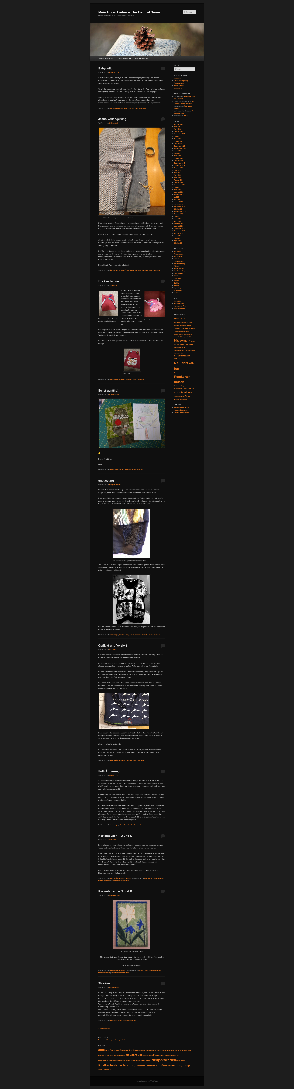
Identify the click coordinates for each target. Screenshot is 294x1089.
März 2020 (177, 156)
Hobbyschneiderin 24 (124, 58)
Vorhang (176, 399)
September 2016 (179, 211)
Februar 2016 (178, 223)
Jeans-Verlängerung (112, 119)
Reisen (176, 280)
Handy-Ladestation (187, 337)
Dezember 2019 (179, 163)
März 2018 (177, 190)
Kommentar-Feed (180, 306)
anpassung (106, 480)
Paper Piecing (119, 470)
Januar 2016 (178, 226)
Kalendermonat (186, 344)
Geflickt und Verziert (112, 645)
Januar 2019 (178, 182)
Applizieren (178, 256)
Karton (181, 347)
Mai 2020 (177, 153)
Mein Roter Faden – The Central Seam (129, 12)
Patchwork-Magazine (181, 271)
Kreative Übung (124, 270)
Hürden (193, 341)
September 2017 (179, 194)
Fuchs (187, 331)
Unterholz (177, 396)
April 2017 (177, 199)
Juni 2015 (177, 236)
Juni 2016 (177, 219)
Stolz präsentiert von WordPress (147, 1081)
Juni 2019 (177, 170)
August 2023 (178, 124)
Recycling (177, 278)
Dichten (188, 325)
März (146, 878)
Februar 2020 (178, 158)
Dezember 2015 (179, 228)
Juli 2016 (177, 216)
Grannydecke (188, 334)
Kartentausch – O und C (115, 835)
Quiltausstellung (179, 386)
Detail (176, 325)
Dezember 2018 (179, 185)
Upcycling (138, 270)
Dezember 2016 (179, 204)
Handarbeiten (179, 261)
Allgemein (113, 1020)
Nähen (112, 108)
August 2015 (178, 233)
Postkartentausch (104, 880)
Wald (181, 399)
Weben (185, 399)
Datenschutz (126, 1040)
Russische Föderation (184, 388)
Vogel (187, 396)
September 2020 (179, 148)
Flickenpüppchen (179, 331)
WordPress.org (179, 308)
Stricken (104, 983)
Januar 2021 (178, 143)
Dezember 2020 (179, 146)
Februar (141, 970)
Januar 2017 (178, 202)
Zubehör (177, 293)
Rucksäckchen (108, 281)
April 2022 (177, 129)
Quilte (125, 108)
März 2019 (177, 177)
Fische (193, 328)
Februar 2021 (178, 141)
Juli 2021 (177, 136)
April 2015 (177, 240)
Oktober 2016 (178, 209)
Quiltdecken (119, 108)
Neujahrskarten (163, 1059)
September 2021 (179, 134)
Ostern (176, 373)
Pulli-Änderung (109, 771)
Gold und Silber (179, 334)
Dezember (183, 325)
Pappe (180, 373)
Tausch (128, 878)
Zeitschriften (178, 290)
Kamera (176, 347)
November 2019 (179, 165)
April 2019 (177, 175)
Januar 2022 (178, 131)
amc (177, 318)
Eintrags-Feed (179, 303)
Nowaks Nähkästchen (106, 58)
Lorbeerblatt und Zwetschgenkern (184, 350)
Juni (178, 344)
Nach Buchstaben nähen (156, 878)
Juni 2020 (177, 151)
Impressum (102, 1040)
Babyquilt (105, 68)
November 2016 (179, 206)
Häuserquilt (182, 340)
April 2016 (177, 221)
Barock (183, 319)
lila (184, 347)
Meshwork (177, 353)
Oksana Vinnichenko (141, 58)
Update (182, 396)
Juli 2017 (177, 197)
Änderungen (114, 270)
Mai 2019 (177, 173)
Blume (190, 322)
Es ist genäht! (108, 390)
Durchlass (177, 328)
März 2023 (177, 126)
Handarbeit (177, 337)
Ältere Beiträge (104, 1028)
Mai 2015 (177, 238)
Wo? (186, 116)
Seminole (186, 392)
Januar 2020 (178, 160)
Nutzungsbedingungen (114, 1040)
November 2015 (179, 231)
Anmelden (177, 301)
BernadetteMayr (181, 322)
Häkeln (176, 259)
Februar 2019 (178, 180)
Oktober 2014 (178, 243)
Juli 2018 (177, 187)
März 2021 (177, 139)
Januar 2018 (178, 192)
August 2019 (178, 168)
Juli (175, 344)
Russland (177, 393)
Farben (183, 328)
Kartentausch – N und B (115, 891)
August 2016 (178, 214)
